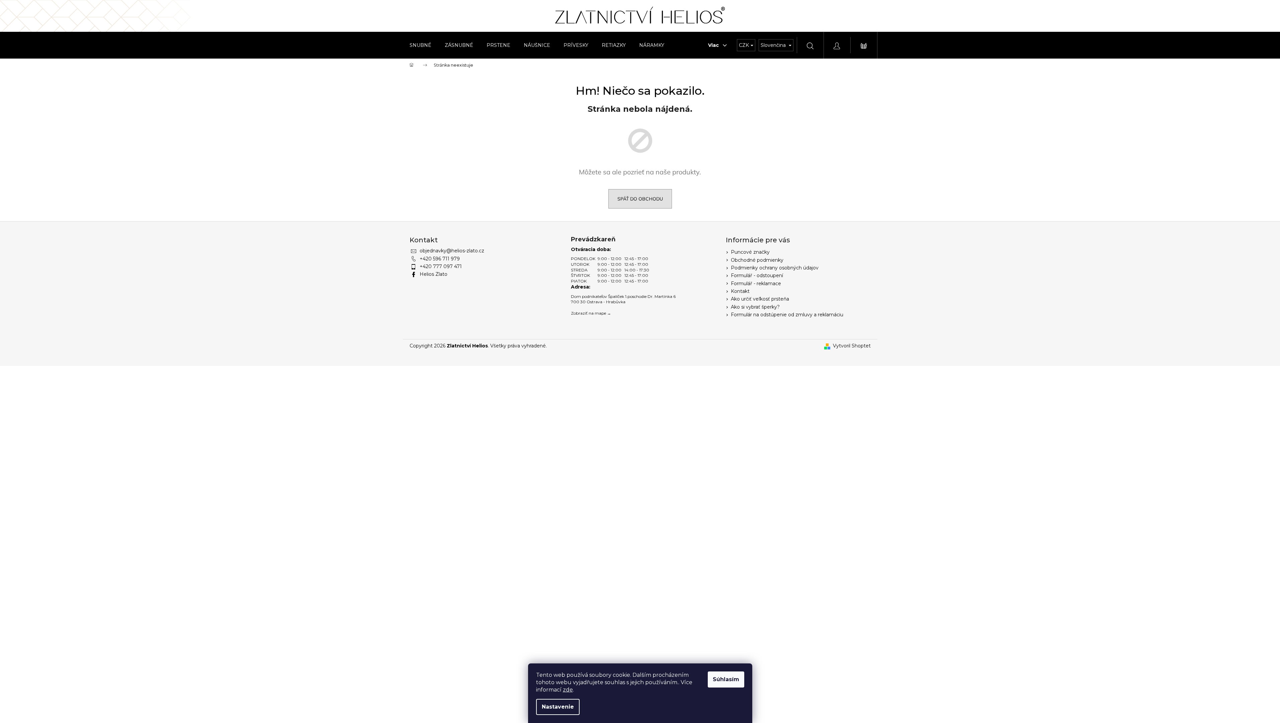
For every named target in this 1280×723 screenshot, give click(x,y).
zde (568, 690)
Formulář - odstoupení (757, 275)
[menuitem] (420, 45)
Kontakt (740, 291)
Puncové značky (750, 252)
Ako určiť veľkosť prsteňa (760, 299)
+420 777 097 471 (441, 266)
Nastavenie (558, 707)
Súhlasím (726, 679)
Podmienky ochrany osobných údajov (775, 268)
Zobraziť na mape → (591, 313)
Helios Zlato (433, 274)
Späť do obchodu (640, 199)
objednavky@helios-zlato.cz (452, 251)
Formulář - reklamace (756, 283)
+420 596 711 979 (440, 259)
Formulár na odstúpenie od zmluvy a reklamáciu (787, 315)
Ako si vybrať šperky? (755, 307)
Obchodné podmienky (757, 260)
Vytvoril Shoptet (852, 346)
